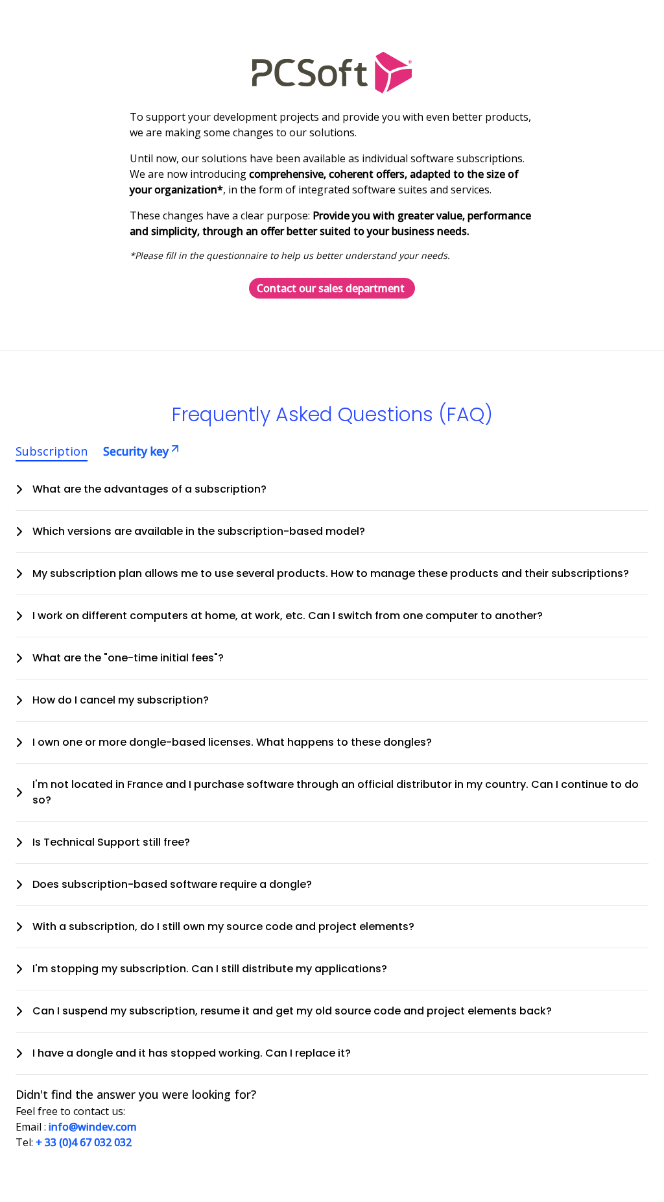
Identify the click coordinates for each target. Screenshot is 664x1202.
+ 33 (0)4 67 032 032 (84, 1142)
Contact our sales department (331, 288)
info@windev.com (93, 1127)
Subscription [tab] (52, 451)
